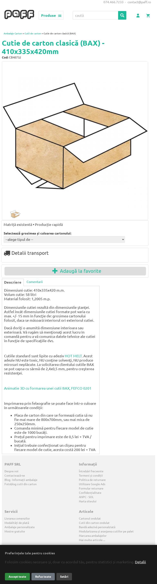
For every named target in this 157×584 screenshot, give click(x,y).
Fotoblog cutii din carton (20, 484)
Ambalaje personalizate (19, 527)
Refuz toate (43, 576)
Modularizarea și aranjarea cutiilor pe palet (106, 531)
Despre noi (11, 471)
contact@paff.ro (139, 2)
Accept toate (17, 576)
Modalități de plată (16, 522)
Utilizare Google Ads (92, 484)
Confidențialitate (90, 492)
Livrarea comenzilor (17, 518)
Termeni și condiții (91, 475)
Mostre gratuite (14, 531)
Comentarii (35, 282)
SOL (91, 497)
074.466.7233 (113, 2)
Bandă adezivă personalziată (97, 527)
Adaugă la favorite (79, 271)
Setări (64, 576)
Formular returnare (91, 488)
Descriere (12, 282)
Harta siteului (87, 501)
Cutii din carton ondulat (94, 522)
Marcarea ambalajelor (93, 535)
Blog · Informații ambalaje (20, 479)
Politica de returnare (92, 479)
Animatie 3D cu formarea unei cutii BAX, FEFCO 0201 (47, 388)
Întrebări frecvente (91, 471)
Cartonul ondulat (90, 518)
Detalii (140, 562)
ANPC (82, 497)
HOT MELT (73, 356)
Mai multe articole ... (92, 540)
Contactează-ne (14, 475)
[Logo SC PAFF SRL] (19, 14)
